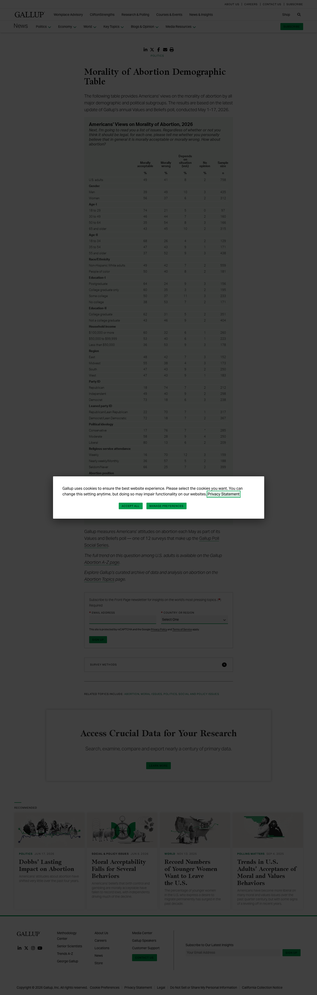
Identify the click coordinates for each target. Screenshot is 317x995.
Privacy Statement (224, 494)
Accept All (131, 506)
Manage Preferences (166, 506)
